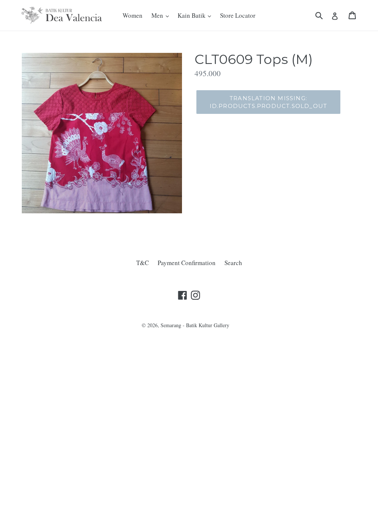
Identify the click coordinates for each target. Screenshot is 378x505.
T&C (142, 262)
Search (233, 262)
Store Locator (237, 15)
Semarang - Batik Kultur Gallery (195, 325)
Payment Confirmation (187, 262)
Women (132, 15)
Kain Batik (192, 15)
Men (158, 15)
